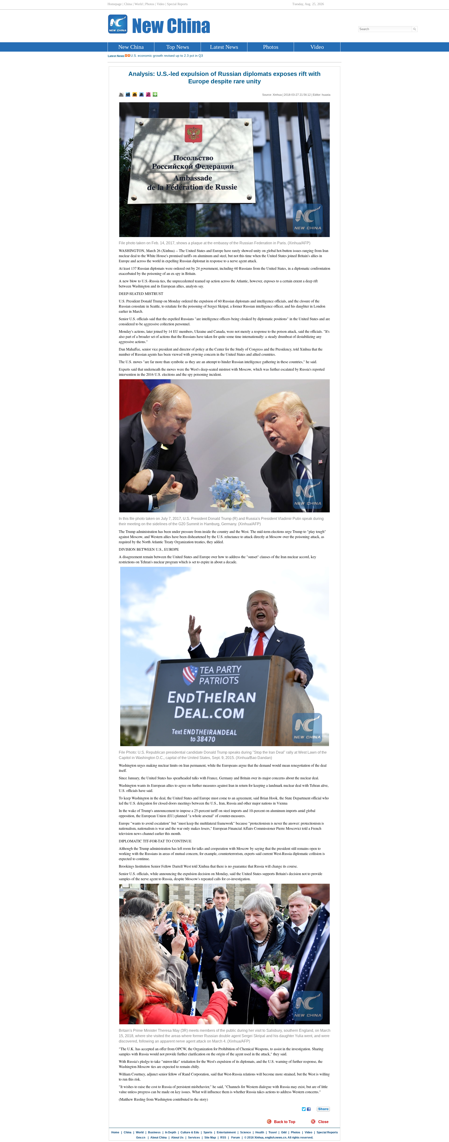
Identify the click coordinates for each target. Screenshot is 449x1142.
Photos (295, 1132)
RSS (223, 1137)
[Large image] (148, 94)
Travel (272, 1132)
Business (154, 1132)
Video (308, 1132)
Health (259, 1132)
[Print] (134, 94)
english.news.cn (275, 1137)
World (140, 1132)
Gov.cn (140, 1137)
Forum (235, 1137)
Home (115, 1132)
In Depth (170, 1132)
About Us (177, 1137)
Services (194, 1137)
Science (245, 1132)
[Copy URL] (141, 94)
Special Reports (327, 1132)
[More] (155, 94)
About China (158, 1137)
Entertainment (226, 1132)
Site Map (210, 1137)
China (127, 1132)
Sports (207, 1132)
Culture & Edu (190, 1132)
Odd (283, 1132)
